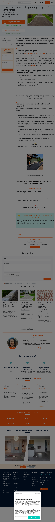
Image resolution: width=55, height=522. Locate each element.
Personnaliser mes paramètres (21, 517)
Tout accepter (33, 517)
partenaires (19, 502)
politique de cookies (30, 513)
